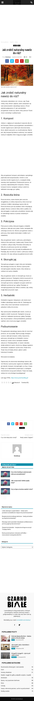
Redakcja (8, 57)
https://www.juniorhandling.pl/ (19, 378)
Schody (3, 686)
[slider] (6, 382)
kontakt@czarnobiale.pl (23, 620)
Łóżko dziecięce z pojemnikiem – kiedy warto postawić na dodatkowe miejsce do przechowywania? (17, 511)
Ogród (15, 45)
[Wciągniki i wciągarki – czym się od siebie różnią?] (5, 655)
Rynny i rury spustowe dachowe (10, 680)
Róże (19, 45)
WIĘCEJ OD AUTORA (8, 467)
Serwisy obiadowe (6, 672)
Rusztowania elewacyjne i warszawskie (12, 667)
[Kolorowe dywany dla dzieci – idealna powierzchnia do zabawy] (5, 638)
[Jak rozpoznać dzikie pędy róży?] (5, 483)
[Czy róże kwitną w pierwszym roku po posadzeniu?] (5, 474)
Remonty (14, 657)
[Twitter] (19, 625)
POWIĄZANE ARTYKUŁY (9, 464)
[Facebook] (14, 625)
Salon (13, 648)
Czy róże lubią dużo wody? (9, 437)
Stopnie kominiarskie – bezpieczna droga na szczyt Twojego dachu (16, 528)
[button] (31, 2)
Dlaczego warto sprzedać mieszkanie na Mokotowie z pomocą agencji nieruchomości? (17, 522)
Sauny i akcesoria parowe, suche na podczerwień (15, 688)
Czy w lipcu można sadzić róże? (22, 489)
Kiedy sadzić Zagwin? (26, 437)
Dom (13, 640)
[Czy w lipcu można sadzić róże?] (5, 491)
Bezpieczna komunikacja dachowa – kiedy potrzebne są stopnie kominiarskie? (17, 517)
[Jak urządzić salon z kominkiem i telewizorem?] (5, 647)
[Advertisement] (17, 22)
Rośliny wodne (5, 691)
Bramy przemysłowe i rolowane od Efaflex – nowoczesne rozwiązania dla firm (14, 534)
